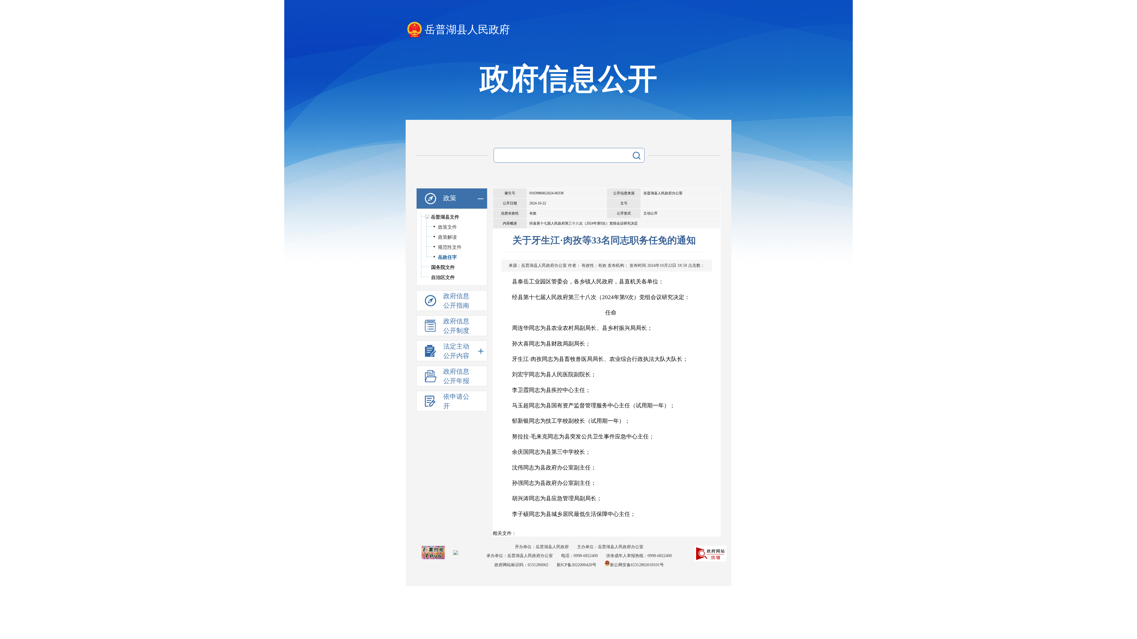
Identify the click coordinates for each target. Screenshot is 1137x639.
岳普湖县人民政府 (467, 30)
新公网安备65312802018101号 (637, 565)
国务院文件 (443, 267)
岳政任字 (447, 257)
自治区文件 (443, 277)
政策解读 (447, 237)
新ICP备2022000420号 (576, 565)
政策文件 (447, 227)
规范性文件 (450, 247)
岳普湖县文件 (445, 217)
